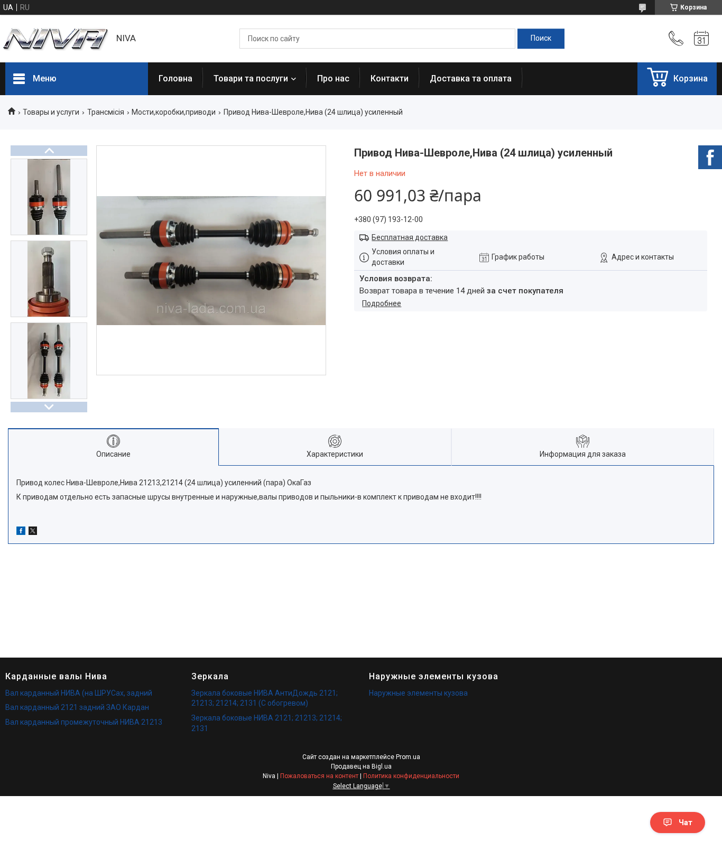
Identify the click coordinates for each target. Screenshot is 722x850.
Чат (685, 822)
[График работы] (701, 38)
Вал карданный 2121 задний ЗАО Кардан (77, 707)
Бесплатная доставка (410, 237)
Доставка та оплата (471, 78)
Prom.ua (408, 757)
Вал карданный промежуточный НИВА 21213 (83, 722)
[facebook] (20, 532)
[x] (33, 532)
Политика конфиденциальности (411, 776)
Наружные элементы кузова (418, 693)
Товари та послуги (251, 78)
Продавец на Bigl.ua (361, 766)
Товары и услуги (51, 112)
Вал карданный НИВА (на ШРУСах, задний (78, 693)
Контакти (390, 78)
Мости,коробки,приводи (174, 112)
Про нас (333, 78)
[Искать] (540, 39)
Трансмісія (105, 112)
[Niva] (55, 39)
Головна (175, 78)
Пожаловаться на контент (319, 776)
